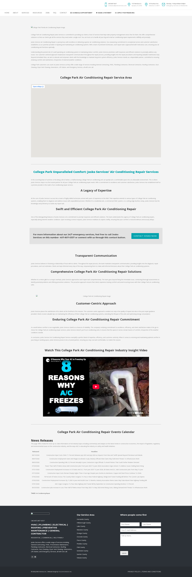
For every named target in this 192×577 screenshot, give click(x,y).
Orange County (82, 533)
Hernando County (83, 519)
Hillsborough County (84, 523)
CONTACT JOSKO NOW (145, 236)
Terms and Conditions (151, 572)
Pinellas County (82, 544)
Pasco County (81, 540)
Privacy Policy (134, 572)
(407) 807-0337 (39, 521)
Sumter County (82, 554)
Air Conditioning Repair (43, 493)
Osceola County (82, 537)
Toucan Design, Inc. (65, 571)
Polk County (81, 547)
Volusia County (82, 558)
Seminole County (82, 551)
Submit (124, 553)
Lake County (81, 526)
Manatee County (82, 530)
